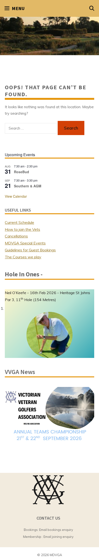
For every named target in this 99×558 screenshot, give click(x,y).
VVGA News (20, 372)
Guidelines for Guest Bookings (30, 250)
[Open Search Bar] (92, 8)
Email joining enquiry (58, 537)
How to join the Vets (22, 229)
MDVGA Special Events (25, 243)
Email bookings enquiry (56, 530)
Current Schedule (19, 222)
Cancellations (16, 236)
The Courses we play (23, 257)
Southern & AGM (27, 186)
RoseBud (21, 171)
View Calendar (16, 196)
